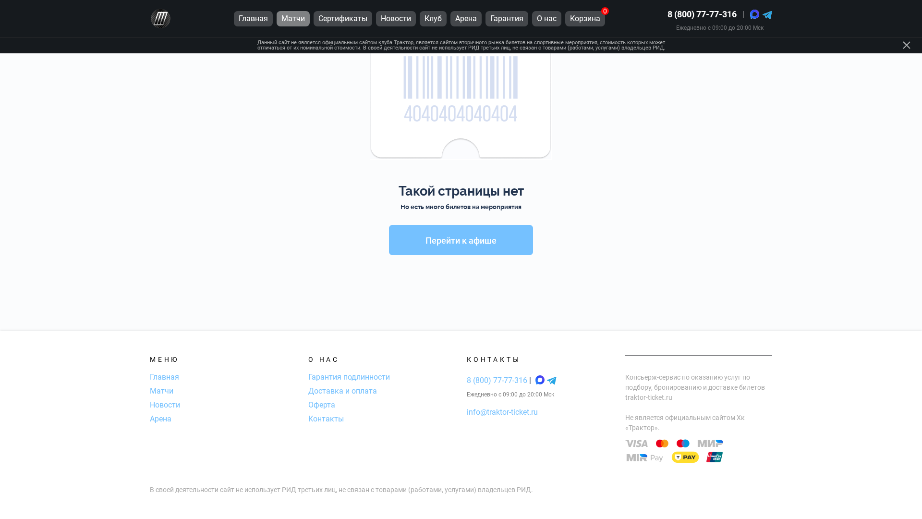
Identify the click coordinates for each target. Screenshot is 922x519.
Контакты (326, 418)
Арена (160, 418)
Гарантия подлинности (349, 377)
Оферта (321, 404)
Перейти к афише (461, 240)
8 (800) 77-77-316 (702, 14)
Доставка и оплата (342, 390)
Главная (164, 377)
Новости (165, 404)
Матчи (161, 390)
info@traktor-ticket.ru (502, 412)
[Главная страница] (160, 18)
